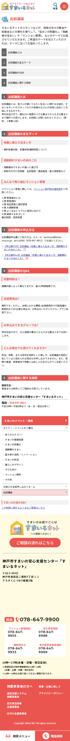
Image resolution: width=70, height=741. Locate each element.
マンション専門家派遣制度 (47, 189)
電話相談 (57, 736)
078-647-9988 (46, 634)
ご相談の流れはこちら (35, 542)
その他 (8, 479)
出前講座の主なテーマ (19, 62)
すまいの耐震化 (13, 444)
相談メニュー (21, 736)
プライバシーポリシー (51, 693)
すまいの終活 (12, 459)
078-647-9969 (46, 650)
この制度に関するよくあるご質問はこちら (23, 507)
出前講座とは (15, 52)
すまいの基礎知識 (14, 439)
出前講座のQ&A (16, 72)
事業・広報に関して (50, 686)
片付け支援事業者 (17, 713)
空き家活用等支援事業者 (14, 705)
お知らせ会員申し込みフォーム (19, 486)
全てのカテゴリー (14, 434)
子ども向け (10, 469)
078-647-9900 (39, 619)
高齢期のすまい (13, 449)
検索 (55, 8)
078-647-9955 (15, 634)
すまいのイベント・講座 (18, 421)
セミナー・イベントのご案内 (18, 428)
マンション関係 (13, 474)
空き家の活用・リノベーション (21, 454)
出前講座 (7, 492)
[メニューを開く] (64, 6)
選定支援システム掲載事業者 (17, 695)
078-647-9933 (15, 650)
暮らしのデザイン (14, 464)
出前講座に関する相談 (19, 82)
